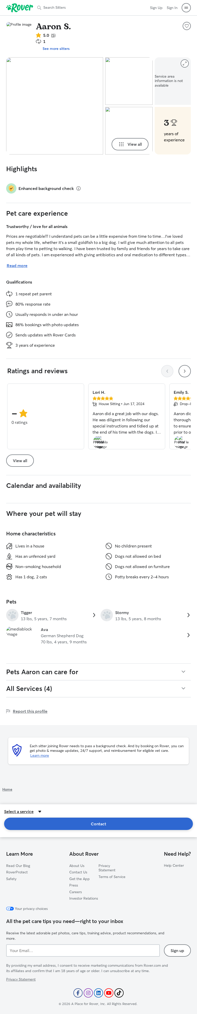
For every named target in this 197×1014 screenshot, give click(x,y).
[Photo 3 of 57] (129, 130)
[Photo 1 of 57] (54, 105)
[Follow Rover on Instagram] (88, 993)
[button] (186, 7)
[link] (51, 615)
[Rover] (19, 7)
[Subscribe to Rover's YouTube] (108, 993)
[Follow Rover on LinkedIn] (98, 993)
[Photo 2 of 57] (129, 81)
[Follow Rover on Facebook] (78, 993)
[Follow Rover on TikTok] (119, 993)
